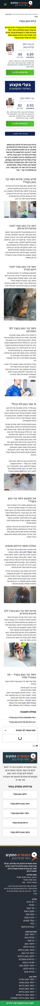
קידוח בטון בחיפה (18, 14)
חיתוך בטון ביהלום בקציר (20, 832)
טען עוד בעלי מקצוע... (20, 134)
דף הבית (35, 14)
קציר (34, 745)
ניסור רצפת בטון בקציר (20, 813)
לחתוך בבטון (19, 471)
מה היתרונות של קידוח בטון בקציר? (22, 722)
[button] (5, 4)
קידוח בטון (28, 14)
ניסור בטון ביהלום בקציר (20, 803)
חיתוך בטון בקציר (20, 794)
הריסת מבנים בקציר (20, 822)
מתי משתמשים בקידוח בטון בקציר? (22, 717)
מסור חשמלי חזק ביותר (27, 552)
